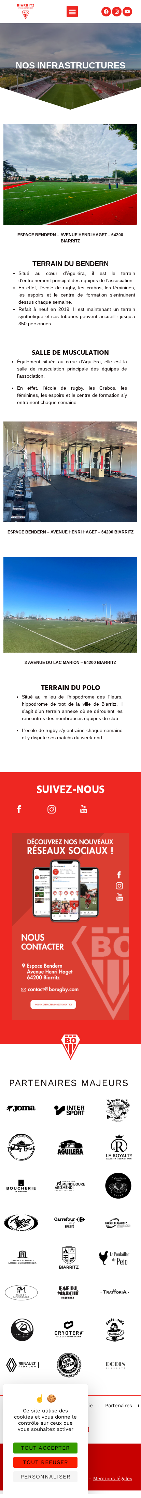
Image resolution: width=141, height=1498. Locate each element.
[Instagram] (117, 11)
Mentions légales (112, 1478)
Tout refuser (45, 1462)
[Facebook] (106, 11)
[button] (72, 11)
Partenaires (118, 1405)
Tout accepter (45, 1448)
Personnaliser (45, 1476)
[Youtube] (127, 11)
